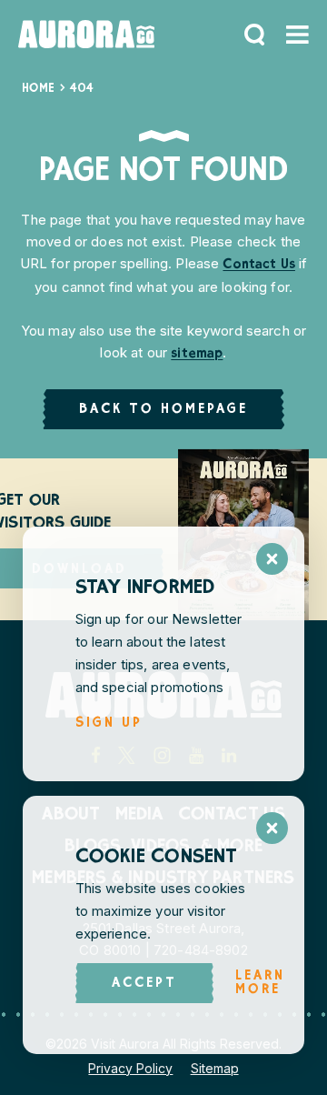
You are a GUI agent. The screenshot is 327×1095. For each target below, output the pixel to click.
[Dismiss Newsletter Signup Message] (272, 559)
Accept (144, 983)
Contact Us (259, 265)
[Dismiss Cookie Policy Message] (272, 828)
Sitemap (215, 1068)
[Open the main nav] (297, 34)
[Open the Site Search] (254, 34)
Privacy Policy (130, 1068)
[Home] (86, 34)
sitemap (197, 354)
